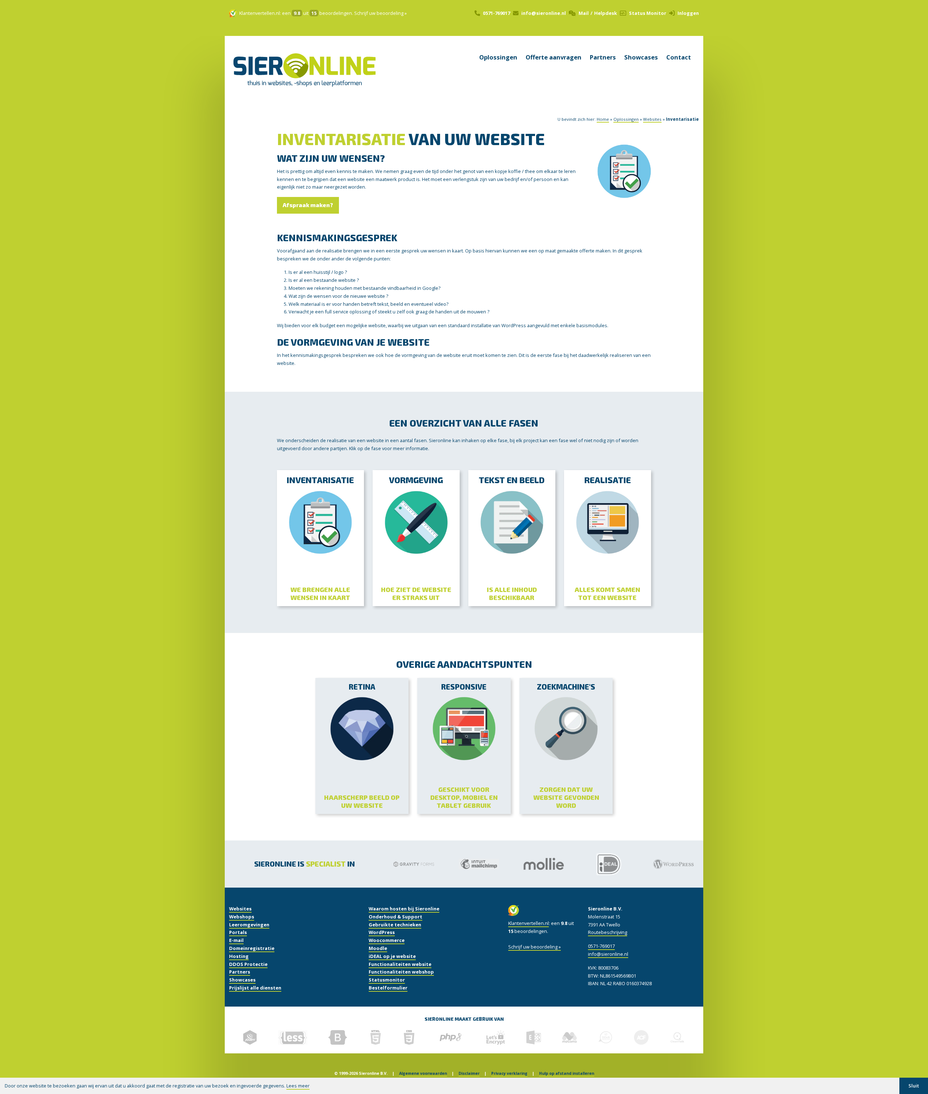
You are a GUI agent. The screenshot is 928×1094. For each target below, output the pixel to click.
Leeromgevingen (249, 924)
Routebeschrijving (607, 932)
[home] (304, 79)
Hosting (239, 956)
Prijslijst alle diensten (255, 987)
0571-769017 (496, 13)
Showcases (641, 57)
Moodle (378, 948)
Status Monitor (647, 13)
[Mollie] (526, 864)
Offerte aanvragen (553, 57)
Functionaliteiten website (400, 964)
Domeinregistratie (251, 948)
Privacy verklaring (509, 1073)
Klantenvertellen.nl (259, 13)
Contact (678, 57)
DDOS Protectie (248, 964)
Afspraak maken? (308, 205)
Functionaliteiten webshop (401, 971)
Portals (238, 932)
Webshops (241, 916)
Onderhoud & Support (395, 916)
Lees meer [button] (298, 1085)
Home (603, 119)
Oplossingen (498, 57)
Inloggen (688, 13)
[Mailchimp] (461, 864)
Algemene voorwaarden (423, 1073)
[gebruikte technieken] (250, 1037)
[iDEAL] (591, 864)
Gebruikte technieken (395, 924)
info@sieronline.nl (543, 13)
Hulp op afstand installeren (566, 1073)
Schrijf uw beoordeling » (380, 13)
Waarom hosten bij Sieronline (404, 908)
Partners (603, 57)
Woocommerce (387, 940)
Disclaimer (469, 1073)
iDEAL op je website (392, 956)
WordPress (382, 932)
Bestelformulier (388, 987)
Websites (652, 119)
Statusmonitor (387, 979)
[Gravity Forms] (395, 864)
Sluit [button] (913, 1085)
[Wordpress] (655, 863)
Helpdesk (605, 13)
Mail (584, 13)
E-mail (236, 940)
